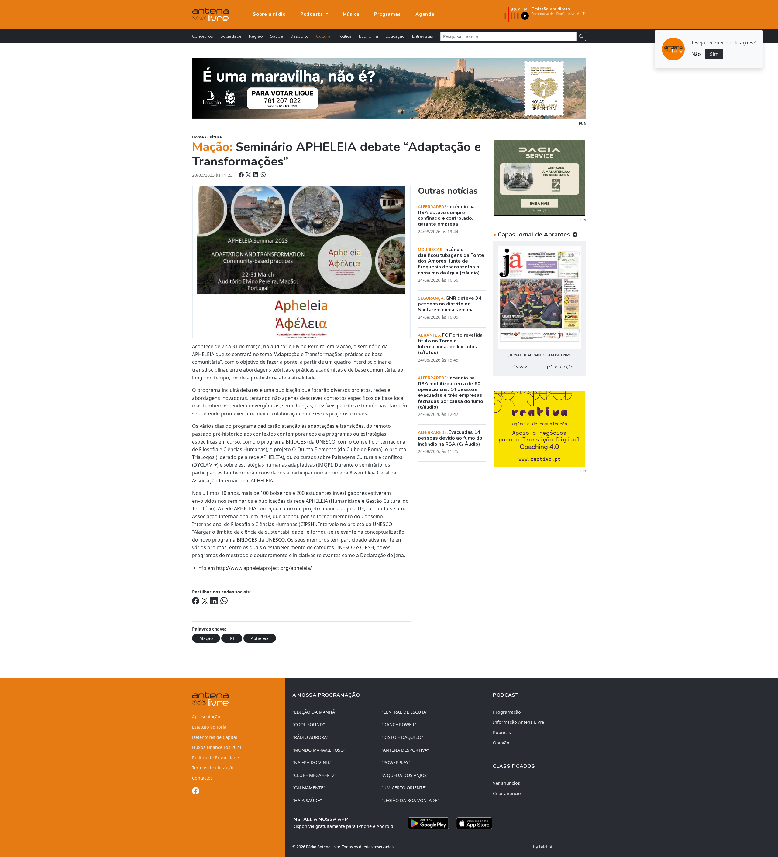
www (521, 367)
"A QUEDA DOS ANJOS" (405, 775)
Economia (368, 36)
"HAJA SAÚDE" (307, 800)
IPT (232, 638)
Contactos (202, 778)
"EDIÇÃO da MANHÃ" (314, 712)
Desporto (299, 36)
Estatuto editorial (210, 727)
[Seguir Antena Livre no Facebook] (195, 792)
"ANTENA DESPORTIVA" (405, 750)
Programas (387, 14)
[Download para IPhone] (474, 823)
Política (345, 36)
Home (198, 137)
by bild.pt (543, 847)
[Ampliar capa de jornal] (539, 297)
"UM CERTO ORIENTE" (404, 788)
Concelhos (202, 36)
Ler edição (562, 367)
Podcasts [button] (312, 14)
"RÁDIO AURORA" (310, 737)
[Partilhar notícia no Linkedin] (256, 175)
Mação (206, 638)
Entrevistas (422, 36)
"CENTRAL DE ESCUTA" (404, 712)
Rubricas (502, 732)
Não (696, 54)
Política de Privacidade (215, 757)
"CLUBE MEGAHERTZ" (314, 775)
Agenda (425, 14)
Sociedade (231, 36)
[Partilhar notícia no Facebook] (242, 175)
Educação (395, 36)
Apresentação (206, 716)
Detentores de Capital (214, 737)
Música (351, 14)
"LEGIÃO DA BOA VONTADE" (410, 800)
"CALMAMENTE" (308, 788)
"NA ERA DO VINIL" (312, 762)
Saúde (276, 36)
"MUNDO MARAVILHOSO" (319, 750)
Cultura (323, 36)
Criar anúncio (507, 793)
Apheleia (260, 638)
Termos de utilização (213, 767)
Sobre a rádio (269, 14)
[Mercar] (539, 177)
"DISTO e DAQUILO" (402, 737)
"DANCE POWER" (398, 724)
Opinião (501, 743)
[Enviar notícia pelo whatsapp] (262, 175)
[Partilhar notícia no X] (249, 175)
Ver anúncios (506, 783)
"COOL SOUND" (308, 724)
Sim (714, 54)
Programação (507, 712)
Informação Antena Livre (518, 722)
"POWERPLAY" (395, 762)
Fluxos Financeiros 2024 (216, 747)
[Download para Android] (428, 823)
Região (256, 36)
